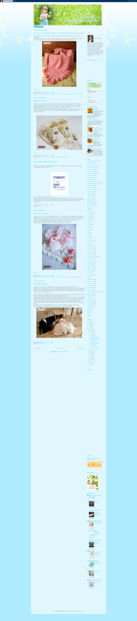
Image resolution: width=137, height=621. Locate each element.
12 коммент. (47, 275)
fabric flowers (90, 275)
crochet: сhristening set (92, 256)
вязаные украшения (91, 205)
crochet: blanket (71, 93)
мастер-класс (90, 220)
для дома (89, 208)
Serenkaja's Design (93, 560)
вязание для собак (91, 171)
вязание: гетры (90, 179)
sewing (88, 311)
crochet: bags (90, 259)
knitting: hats (90, 295)
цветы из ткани (90, 240)
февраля (92, 361)
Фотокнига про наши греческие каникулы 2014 (97, 563)
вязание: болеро (90, 175)
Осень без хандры (40, 284)
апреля (91, 357)
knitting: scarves (90, 303)
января (91, 362)
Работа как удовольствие (95, 495)
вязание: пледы (49, 93)
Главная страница (38, 26)
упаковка (89, 236)
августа (92, 350)
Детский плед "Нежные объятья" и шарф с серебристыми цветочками (59, 33)
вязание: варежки (91, 177)
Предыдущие (81, 348)
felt (88, 277)
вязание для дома (91, 169)
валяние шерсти (90, 163)
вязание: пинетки (49, 156)
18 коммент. (47, 155)
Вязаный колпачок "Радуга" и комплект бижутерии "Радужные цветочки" (98, 129)
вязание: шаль (90, 199)
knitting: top (89, 305)
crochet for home (90, 252)
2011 (90, 365)
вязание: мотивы (91, 187)
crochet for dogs (90, 246)
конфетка (39, 206)
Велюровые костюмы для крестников (97, 533)
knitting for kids (90, 285)
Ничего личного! (92, 496)
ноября (91, 332)
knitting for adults (91, 281)
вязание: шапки (57, 276)
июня (91, 353)
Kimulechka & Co (93, 530)
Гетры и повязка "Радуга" (96, 139)
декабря (92, 330)
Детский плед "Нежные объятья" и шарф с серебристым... (95, 338)
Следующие (37, 348)
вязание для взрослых (92, 165)
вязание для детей (41, 93)
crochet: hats (78, 276)
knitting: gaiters (90, 293)
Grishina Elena (92, 500)
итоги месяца (90, 216)
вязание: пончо (90, 193)
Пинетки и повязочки (41, 213)
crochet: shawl (90, 271)
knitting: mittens (90, 297)
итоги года (89, 214)
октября (92, 334)
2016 (90, 321)
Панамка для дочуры (97, 148)
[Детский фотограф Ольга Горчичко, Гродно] (95, 459)
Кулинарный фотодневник (95, 520)
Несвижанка (91, 550)
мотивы (89, 222)
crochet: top (89, 273)
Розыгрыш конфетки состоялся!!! (46, 162)
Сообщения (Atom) (63, 351)
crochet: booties (64, 156)
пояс (88, 230)
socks (88, 314)
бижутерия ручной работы (93, 161)
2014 (90, 325)
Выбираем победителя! (93, 119)
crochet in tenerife (91, 248)
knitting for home (90, 283)
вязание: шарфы (57, 93)
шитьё (88, 242)
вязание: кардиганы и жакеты (93, 181)
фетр (88, 238)
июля (91, 352)
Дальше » (36, 89)
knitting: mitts (90, 299)
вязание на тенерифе (92, 173)
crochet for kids (64, 93)
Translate (97, 102)
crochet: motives (90, 267)
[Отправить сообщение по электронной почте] (52, 92)
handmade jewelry (91, 279)
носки (88, 226)
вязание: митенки (91, 185)
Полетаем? (91, 570)
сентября (92, 335)
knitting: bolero (90, 289)
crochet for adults (91, 250)
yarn (88, 316)
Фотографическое (98, 571)
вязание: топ (90, 197)
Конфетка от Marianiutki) (96, 109)
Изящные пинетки (40, 101)
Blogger (81, 611)
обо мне (44, 343)
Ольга (35, 196)
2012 (90, 328)
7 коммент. (47, 204)
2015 (90, 323)
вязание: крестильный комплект (94, 183)
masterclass (89, 307)
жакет (88, 210)
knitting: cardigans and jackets (93, 291)
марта (91, 359)
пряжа (88, 234)
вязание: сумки (90, 195)
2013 (90, 327)
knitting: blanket (90, 287)
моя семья (39, 343)
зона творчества (90, 212)
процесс (89, 232)
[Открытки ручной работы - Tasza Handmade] (94, 467)
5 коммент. (47, 342)
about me (89, 244)
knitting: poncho (90, 301)
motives (89, 309)
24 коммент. (47, 92)
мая (91, 355)
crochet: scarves (78, 93)
